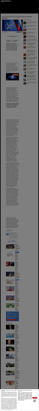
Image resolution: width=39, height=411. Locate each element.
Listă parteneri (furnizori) (21, 400)
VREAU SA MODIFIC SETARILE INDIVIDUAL (34, 401)
